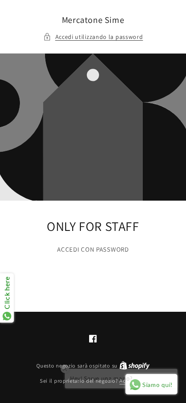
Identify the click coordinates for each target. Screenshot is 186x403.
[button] (93, 37)
